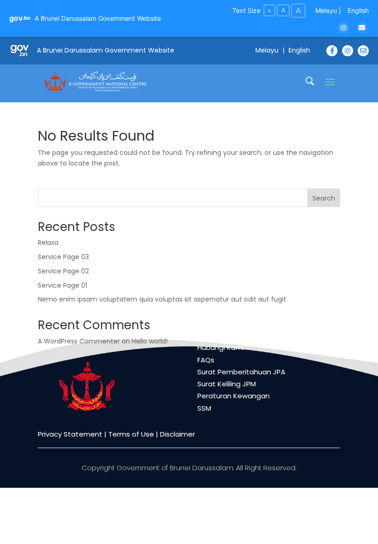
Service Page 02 (63, 271)
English (358, 10)
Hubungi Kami (220, 347)
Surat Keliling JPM (226, 384)
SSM (204, 408)
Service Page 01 (62, 285)
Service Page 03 (63, 256)
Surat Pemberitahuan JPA (241, 372)
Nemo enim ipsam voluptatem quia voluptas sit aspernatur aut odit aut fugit (162, 299)
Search (324, 198)
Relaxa (48, 242)
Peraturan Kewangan (233, 396)
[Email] (361, 27)
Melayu (326, 10)
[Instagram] (343, 27)
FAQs (205, 360)
